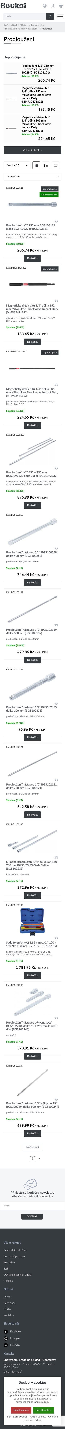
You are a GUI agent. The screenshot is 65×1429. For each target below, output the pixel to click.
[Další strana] (39, 1158)
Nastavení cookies (17, 1416)
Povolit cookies (43, 1410)
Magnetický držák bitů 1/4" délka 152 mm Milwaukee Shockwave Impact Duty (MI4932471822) (36, 95)
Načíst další (32, 1147)
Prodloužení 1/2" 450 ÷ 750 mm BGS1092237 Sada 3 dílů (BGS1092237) (31, 474)
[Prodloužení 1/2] (11, 73)
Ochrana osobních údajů (17, 1274)
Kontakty (9, 1315)
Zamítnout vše (21, 1410)
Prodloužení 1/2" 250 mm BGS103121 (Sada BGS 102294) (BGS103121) (37, 69)
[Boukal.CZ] (13, 5)
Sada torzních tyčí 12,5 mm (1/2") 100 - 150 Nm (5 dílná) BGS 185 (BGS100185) (31, 944)
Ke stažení (9, 1262)
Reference (10, 1303)
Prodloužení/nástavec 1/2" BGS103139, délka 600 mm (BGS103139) (31, 631)
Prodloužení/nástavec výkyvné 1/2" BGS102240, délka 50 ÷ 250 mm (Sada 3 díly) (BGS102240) (31, 1026)
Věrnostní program (14, 1256)
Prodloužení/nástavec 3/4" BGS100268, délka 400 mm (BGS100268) (31, 554)
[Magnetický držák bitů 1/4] (11, 99)
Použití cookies (37, 1416)
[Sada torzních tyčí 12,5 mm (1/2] (32, 922)
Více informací (13, 1371)
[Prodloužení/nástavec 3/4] (32, 532)
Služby (7, 1309)
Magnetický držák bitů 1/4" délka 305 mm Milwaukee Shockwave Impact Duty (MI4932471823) (36, 124)
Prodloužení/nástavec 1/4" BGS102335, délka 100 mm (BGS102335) (31, 709)
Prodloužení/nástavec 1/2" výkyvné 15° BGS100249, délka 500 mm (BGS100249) (32, 1105)
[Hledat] (50, 16)
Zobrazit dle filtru (32, 150)
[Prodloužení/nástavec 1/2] (32, 609)
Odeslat (32, 1216)
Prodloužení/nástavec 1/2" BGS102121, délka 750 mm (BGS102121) (31, 786)
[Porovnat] (56, 221)
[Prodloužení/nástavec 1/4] (32, 686)
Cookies (8, 1281)
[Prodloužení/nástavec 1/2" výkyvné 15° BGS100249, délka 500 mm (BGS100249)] (32, 1083)
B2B (6, 1268)
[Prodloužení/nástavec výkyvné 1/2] (32, 1002)
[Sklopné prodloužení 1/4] (32, 841)
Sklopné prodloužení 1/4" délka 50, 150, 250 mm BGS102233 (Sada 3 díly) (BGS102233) (32, 865)
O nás (7, 1297)
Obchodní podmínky (15, 1250)
